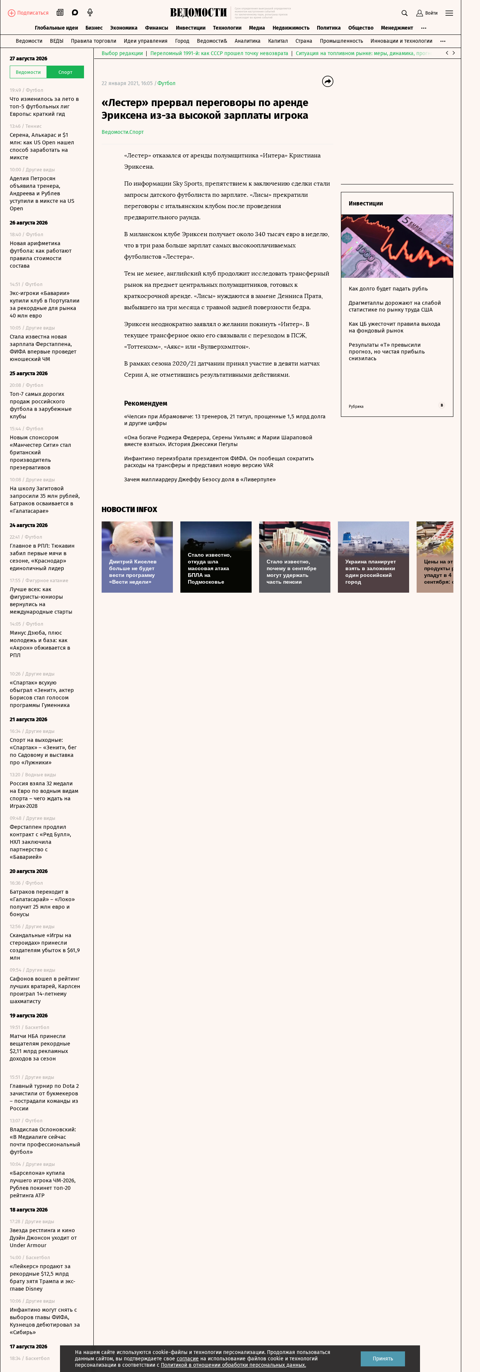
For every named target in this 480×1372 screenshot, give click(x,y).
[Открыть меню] (449, 13)
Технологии (227, 28)
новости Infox (129, 509)
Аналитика (248, 41)
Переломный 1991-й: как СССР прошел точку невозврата (219, 53)
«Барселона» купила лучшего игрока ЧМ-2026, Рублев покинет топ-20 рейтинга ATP (43, 1184)
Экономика (124, 28)
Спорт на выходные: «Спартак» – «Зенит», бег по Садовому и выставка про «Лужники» (43, 751)
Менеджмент (397, 28)
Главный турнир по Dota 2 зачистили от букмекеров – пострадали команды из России (44, 1097)
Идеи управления (146, 41)
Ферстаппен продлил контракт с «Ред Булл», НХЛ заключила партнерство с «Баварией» (40, 842)
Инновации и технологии (401, 41)
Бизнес (94, 28)
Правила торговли (93, 41)
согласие (188, 1359)
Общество (361, 28)
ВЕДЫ (56, 41)
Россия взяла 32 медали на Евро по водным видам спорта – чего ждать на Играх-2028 (44, 794)
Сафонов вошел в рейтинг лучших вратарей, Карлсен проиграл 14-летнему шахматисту (45, 990)
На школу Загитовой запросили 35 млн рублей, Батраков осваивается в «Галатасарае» (45, 499)
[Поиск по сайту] (404, 13)
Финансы (156, 28)
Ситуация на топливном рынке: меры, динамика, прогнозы (368, 53)
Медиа (257, 28)
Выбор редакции (122, 53)
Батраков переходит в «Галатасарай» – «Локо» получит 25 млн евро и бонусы (42, 903)
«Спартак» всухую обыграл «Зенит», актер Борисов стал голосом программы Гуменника (42, 693)
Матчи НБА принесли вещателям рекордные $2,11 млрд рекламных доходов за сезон (40, 1047)
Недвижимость (291, 28)
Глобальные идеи (56, 28)
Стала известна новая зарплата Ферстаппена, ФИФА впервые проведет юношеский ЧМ (43, 347)
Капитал (278, 41)
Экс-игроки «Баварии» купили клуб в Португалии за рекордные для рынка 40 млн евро (45, 304)
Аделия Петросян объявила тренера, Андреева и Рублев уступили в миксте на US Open (42, 193)
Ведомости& (212, 41)
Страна (304, 41)
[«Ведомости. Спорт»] (200, 13)
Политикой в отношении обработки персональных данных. (233, 1365)
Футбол (167, 83)
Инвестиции (191, 28)
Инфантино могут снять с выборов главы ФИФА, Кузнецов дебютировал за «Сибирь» (45, 1321)
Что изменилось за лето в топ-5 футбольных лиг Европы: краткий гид (44, 106)
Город (182, 41)
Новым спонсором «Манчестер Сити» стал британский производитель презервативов (40, 452)
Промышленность (341, 41)
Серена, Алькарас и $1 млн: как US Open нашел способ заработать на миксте (42, 146)
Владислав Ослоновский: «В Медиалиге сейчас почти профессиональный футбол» (45, 1140)
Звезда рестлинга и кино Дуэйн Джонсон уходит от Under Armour (43, 1238)
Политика (329, 28)
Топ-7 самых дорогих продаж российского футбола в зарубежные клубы (41, 405)
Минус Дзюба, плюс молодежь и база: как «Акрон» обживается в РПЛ (40, 644)
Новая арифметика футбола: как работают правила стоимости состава (41, 254)
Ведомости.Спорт (123, 132)
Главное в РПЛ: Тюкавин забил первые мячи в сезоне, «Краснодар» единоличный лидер (42, 557)
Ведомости (29, 41)
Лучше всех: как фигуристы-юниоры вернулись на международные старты (41, 600)
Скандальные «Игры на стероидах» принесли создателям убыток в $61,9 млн (45, 946)
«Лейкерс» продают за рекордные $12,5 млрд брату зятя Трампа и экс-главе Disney (42, 1277)
